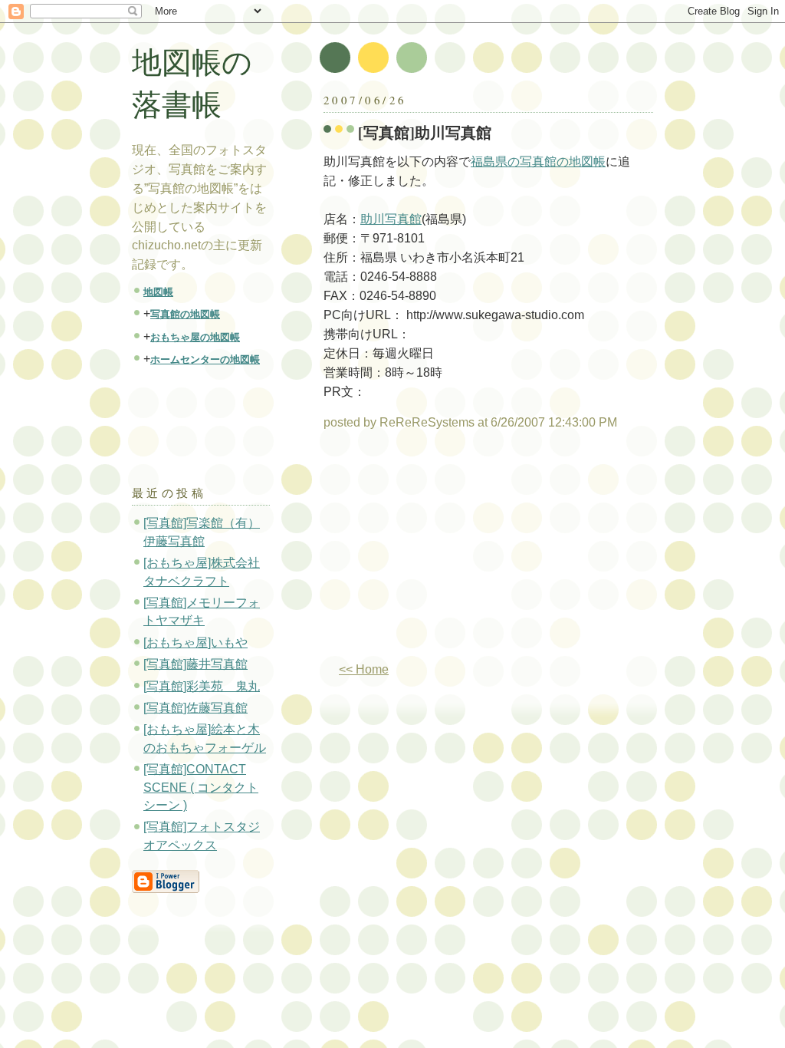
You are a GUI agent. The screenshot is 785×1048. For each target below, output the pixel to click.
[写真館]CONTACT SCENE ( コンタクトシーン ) (200, 787)
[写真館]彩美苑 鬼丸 (201, 686)
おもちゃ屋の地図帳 (195, 337)
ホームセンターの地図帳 (205, 359)
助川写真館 (391, 219)
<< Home (364, 669)
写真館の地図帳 (185, 314)
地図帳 (158, 292)
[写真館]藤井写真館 (195, 664)
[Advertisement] (452, 552)
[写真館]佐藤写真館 (195, 707)
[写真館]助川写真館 (424, 132)
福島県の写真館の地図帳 (538, 161)
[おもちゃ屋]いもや (195, 642)
